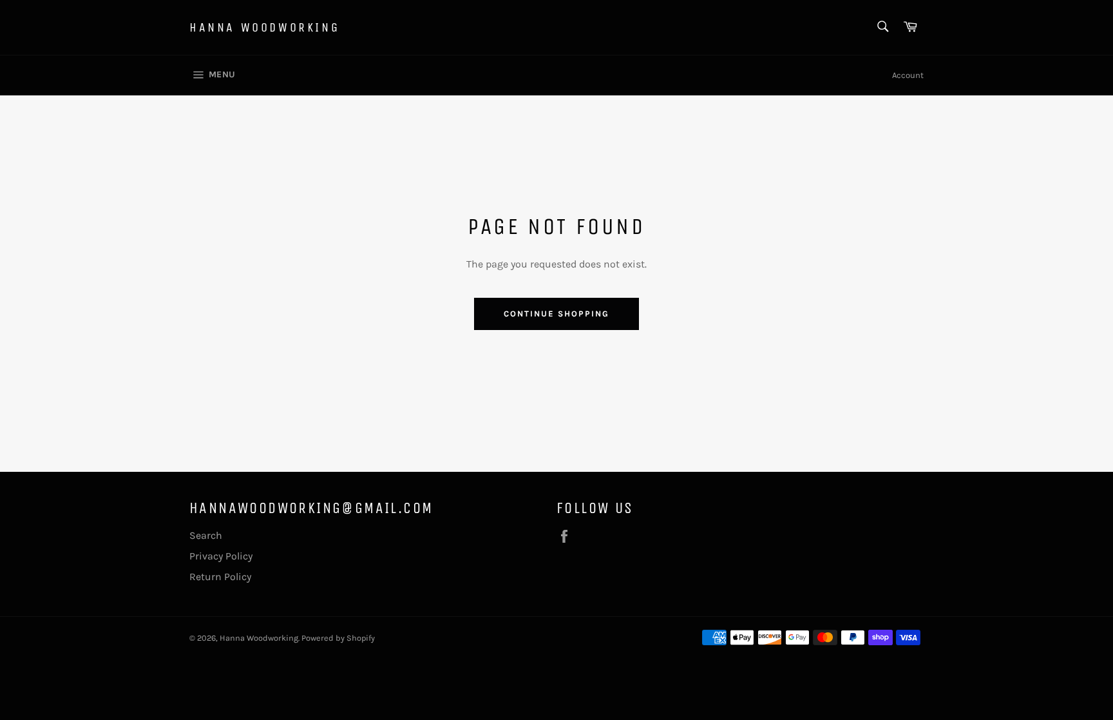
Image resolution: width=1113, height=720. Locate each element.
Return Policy (220, 576)
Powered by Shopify (338, 638)
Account (908, 75)
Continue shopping (556, 313)
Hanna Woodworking (264, 27)
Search (205, 535)
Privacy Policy (220, 556)
